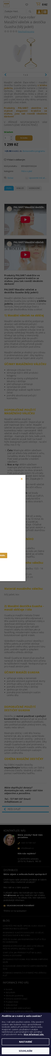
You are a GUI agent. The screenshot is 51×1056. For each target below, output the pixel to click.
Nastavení (25, 1041)
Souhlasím (25, 1050)
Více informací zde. (34, 1034)
